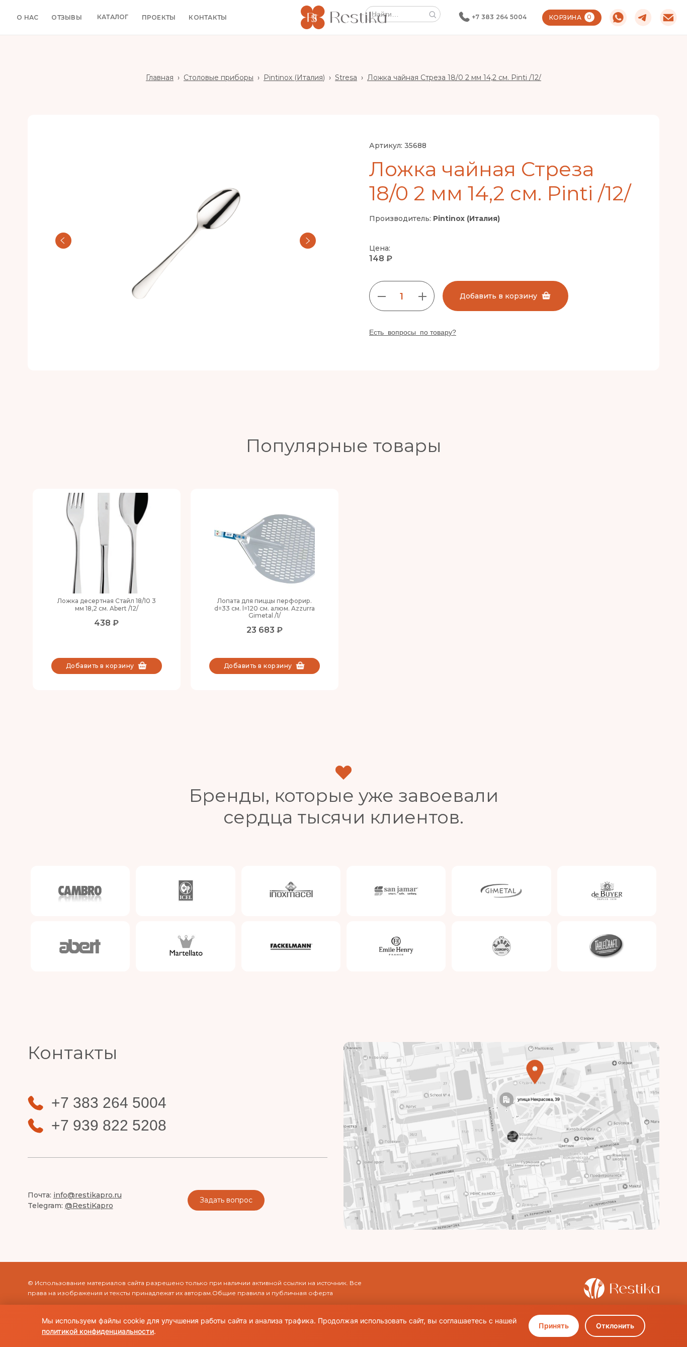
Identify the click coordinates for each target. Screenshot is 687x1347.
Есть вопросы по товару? (412, 332)
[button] (113, 17)
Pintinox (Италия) (294, 77)
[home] (343, 17)
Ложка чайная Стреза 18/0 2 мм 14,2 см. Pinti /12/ (454, 77)
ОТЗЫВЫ (66, 17)
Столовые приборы (218, 77)
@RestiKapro (89, 1205)
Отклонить (615, 1325)
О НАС (27, 17)
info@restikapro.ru (87, 1195)
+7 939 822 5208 (108, 1125)
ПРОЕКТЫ (159, 17)
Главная (160, 77)
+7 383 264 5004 (499, 17)
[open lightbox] (185, 240)
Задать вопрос (226, 1200)
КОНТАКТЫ (208, 17)
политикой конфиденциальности (98, 1331)
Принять (554, 1325)
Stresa (346, 77)
